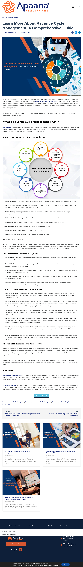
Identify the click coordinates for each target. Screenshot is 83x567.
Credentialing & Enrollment (8, 531)
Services (32, 526)
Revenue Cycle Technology (60, 402)
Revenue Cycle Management (10, 17)
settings (56, 565)
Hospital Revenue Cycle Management (13, 402)
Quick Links (50, 526)
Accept (65, 564)
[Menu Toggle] (73, 7)
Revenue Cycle (29, 402)
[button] (79, 7)
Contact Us (63, 526)
